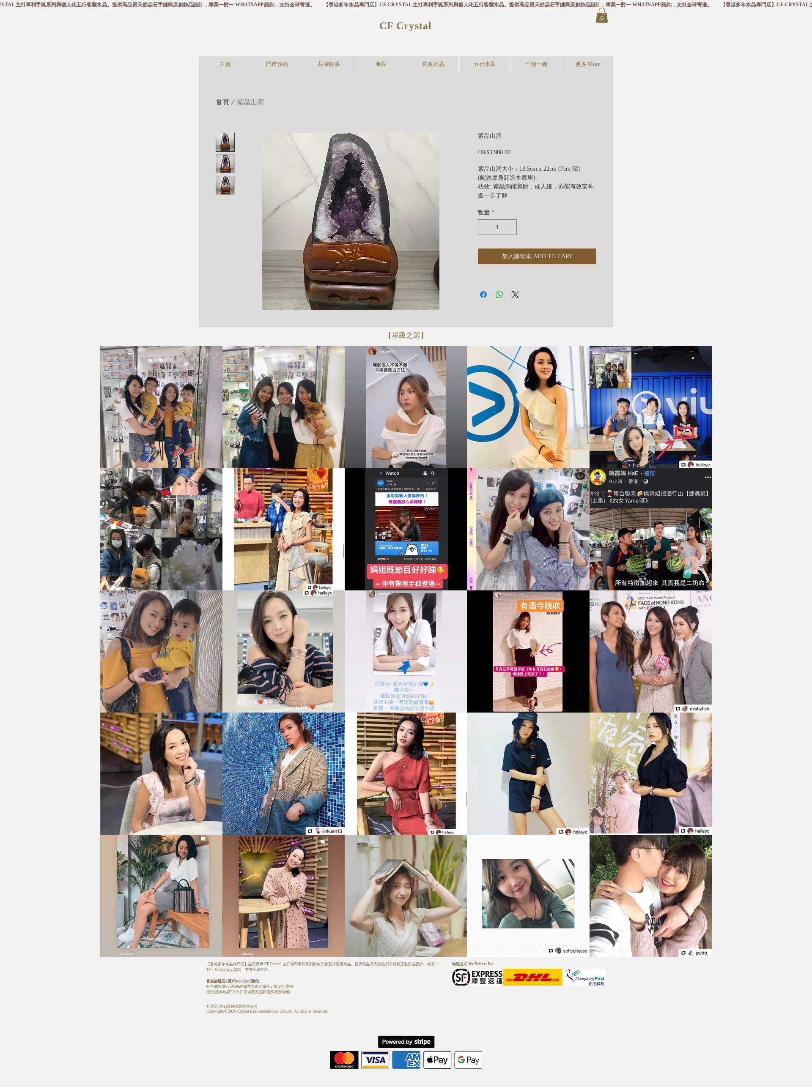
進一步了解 (493, 195)
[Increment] (510, 227)
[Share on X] (515, 295)
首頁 (222, 102)
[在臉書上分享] (483, 295)
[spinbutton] (497, 227)
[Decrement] (484, 227)
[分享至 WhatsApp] (499, 295)
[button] (601, 15)
